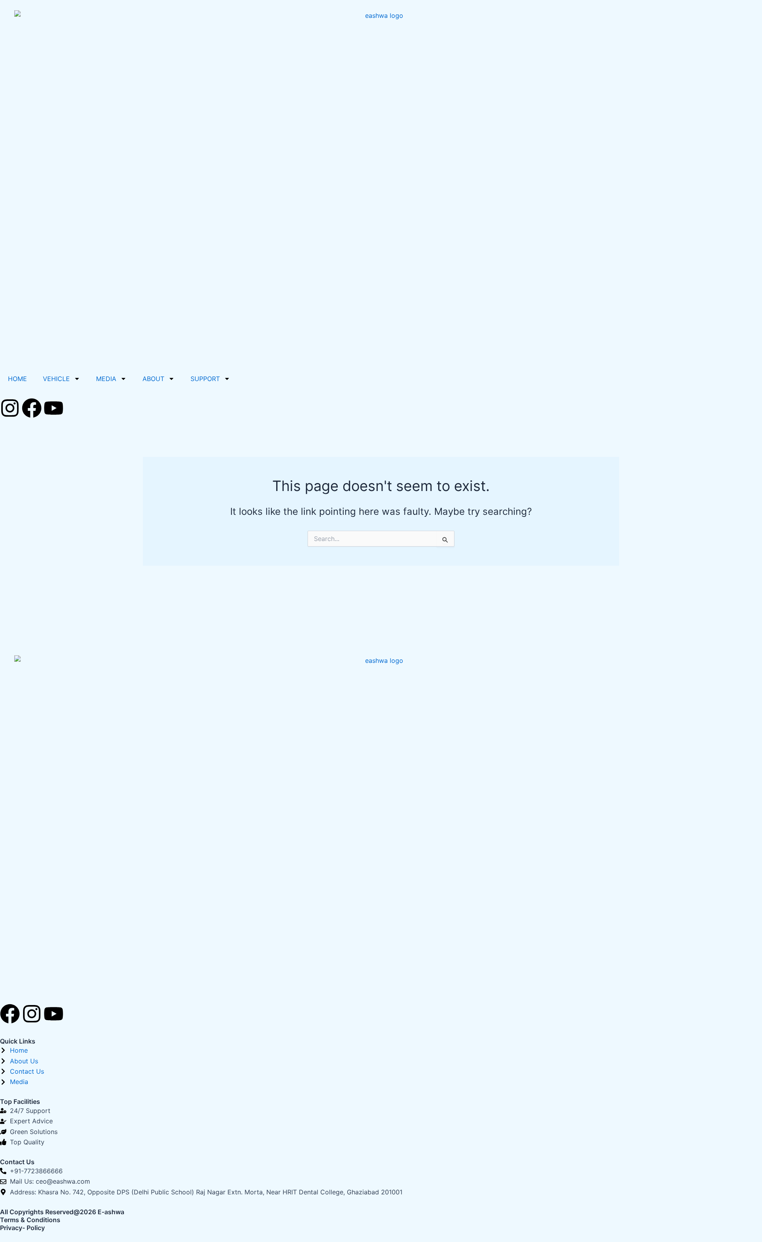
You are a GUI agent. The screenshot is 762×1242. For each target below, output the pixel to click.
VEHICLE (56, 379)
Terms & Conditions (30, 1220)
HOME (17, 379)
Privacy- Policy (22, 1228)
